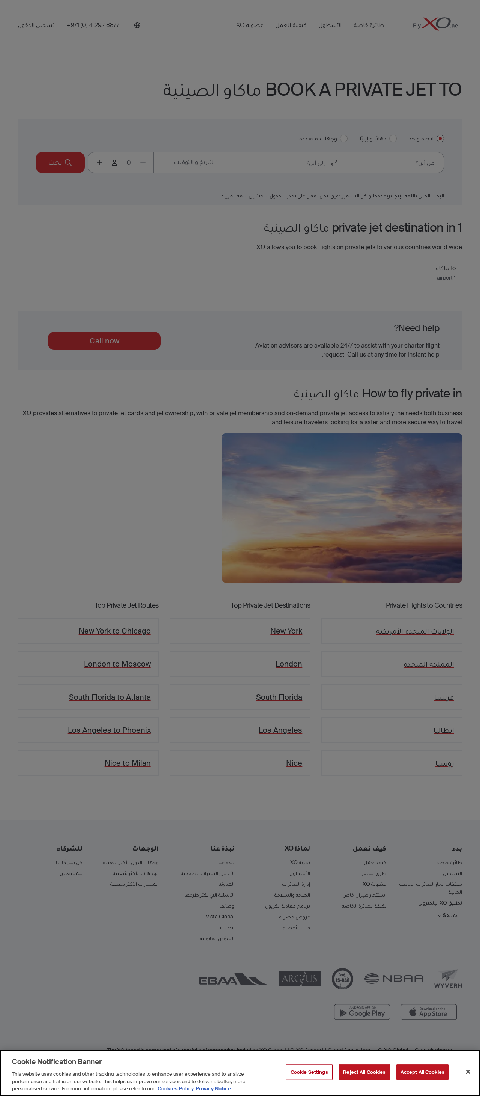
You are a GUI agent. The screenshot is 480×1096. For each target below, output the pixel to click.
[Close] (468, 1072)
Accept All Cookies (422, 1072)
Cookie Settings (309, 1072)
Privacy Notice (213, 1088)
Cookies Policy (176, 1088)
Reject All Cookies (364, 1072)
